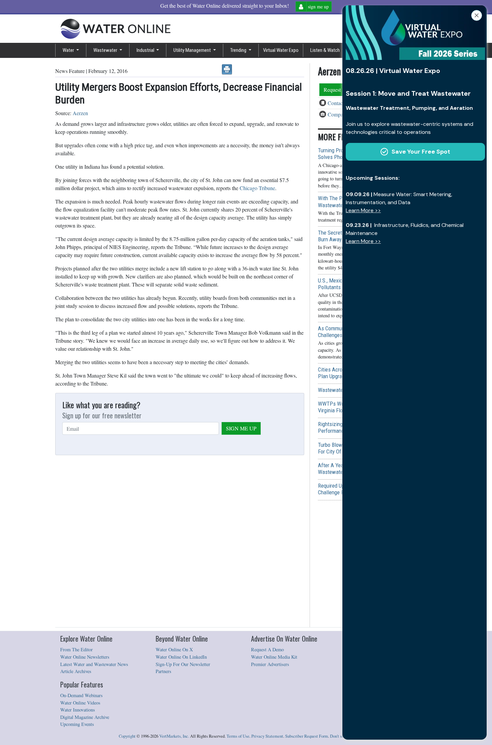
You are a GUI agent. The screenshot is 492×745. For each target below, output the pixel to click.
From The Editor (76, 649)
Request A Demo (267, 649)
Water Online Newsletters (84, 657)
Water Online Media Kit (274, 657)
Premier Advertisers (270, 664)
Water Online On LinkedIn (181, 657)
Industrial (146, 50)
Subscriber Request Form (306, 736)
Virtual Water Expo (281, 50)
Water (69, 50)
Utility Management (192, 50)
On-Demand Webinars (81, 695)
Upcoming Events (77, 724)
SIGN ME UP (241, 428)
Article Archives (75, 671)
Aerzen (80, 112)
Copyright (127, 736)
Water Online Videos (80, 702)
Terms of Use (238, 736)
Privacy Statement (267, 736)
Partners (163, 671)
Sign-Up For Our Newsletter (183, 664)
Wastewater (105, 50)
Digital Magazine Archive (84, 717)
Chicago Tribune (257, 187)
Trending (238, 50)
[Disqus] (179, 541)
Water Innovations (77, 710)
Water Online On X (174, 649)
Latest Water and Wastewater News (94, 664)
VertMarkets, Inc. (174, 736)
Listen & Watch (325, 50)
